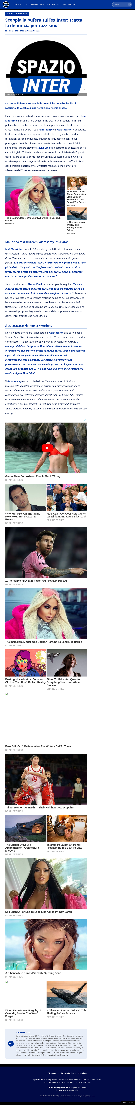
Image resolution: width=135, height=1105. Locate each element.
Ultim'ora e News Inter (17, 14)
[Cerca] (130, 4)
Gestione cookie (128, 1103)
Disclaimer (82, 1073)
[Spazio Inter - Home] (6, 4)
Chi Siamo (52, 1073)
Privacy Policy (67, 1073)
